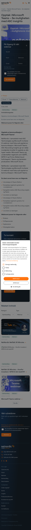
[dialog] (15, 265)
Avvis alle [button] (16, 283)
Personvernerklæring (12, 261)
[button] (15, 287)
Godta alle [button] (16, 278)
